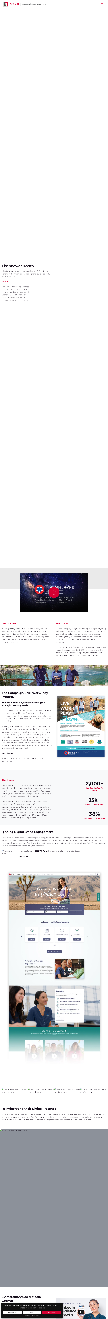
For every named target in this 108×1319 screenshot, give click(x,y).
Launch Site (24, 856)
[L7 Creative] (16, 4)
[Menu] (102, 4)
